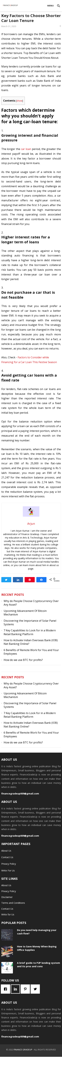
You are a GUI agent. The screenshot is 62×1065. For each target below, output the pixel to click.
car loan (26, 149)
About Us (6, 850)
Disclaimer (7, 897)
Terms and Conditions (13, 902)
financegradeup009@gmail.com (20, 793)
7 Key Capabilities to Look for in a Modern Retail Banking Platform (30, 632)
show (19, 100)
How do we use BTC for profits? (23, 660)
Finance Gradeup (23, 1049)
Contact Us (7, 857)
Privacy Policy (8, 863)
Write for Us (7, 914)
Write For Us (8, 870)
